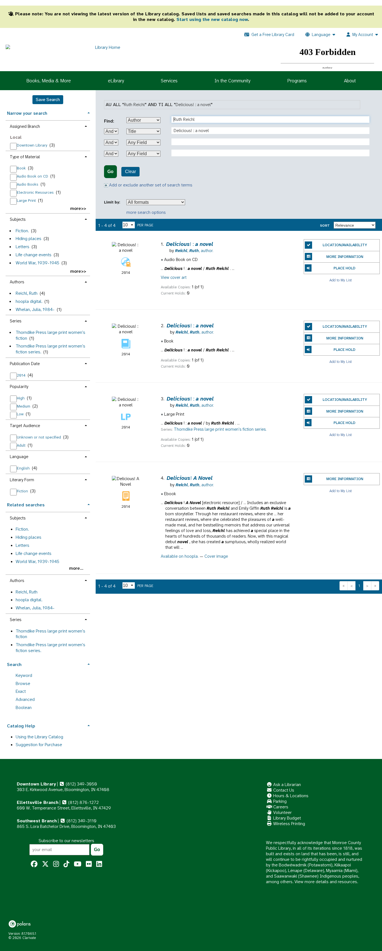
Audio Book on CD (33, 176)
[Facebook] (34, 864)
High (21, 398)
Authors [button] (17, 282)
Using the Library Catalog (39, 737)
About (350, 81)
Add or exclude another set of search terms (150, 185)
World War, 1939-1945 (37, 263)
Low (21, 413)
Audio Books (28, 184)
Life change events (33, 255)
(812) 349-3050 (81, 784)
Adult (22, 445)
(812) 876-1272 (83, 802)
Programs (297, 81)
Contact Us (283, 790)
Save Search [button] (48, 99)
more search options (146, 212)
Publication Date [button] (25, 363)
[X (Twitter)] (45, 864)
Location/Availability (345, 245)
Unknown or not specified (39, 437)
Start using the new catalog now (212, 19)
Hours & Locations (290, 796)
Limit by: (112, 202)
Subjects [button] (17, 219)
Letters (22, 247)
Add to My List (340, 279)
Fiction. (22, 231)
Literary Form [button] (22, 480)
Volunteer (282, 812)
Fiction (23, 491)
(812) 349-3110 (80, 821)
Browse (23, 683)
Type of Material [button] (25, 157)
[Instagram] (56, 864)
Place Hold (344, 268)
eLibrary (116, 81)
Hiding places (28, 238)
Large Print (27, 200)
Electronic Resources (36, 192)
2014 (22, 375)
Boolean (24, 707)
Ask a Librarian (286, 784)
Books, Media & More (48, 81)
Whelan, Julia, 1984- (35, 309)
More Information (344, 256)
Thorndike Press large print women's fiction (50, 335)
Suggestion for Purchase (39, 745)
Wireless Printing (288, 824)
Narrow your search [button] (27, 113)
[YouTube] (77, 864)
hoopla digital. (29, 301)
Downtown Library (32, 145)
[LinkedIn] (99, 864)
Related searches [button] (25, 505)
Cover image (216, 556)
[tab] (48, 112)
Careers (280, 807)
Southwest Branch (37, 821)
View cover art (174, 277)
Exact (21, 691)
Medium (24, 406)
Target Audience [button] (25, 425)
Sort (325, 225)
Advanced (25, 699)
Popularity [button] (19, 386)
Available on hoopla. (180, 556)
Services (169, 81)
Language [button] (19, 456)
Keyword (24, 675)
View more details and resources (325, 882)
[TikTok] (66, 864)
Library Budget (286, 818)
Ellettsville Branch (37, 802)
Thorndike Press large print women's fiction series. (50, 349)
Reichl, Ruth (26, 293)
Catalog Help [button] (21, 726)
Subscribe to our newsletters (66, 841)
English (24, 468)
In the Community (232, 81)
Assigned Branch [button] (25, 126)
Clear (130, 171)
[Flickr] (89, 864)
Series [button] (15, 321)
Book (22, 168)
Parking (279, 801)
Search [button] (14, 664)
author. (194, 250)
